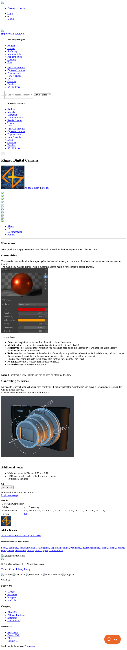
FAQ (9, 229)
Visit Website (8, 535)
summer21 (96, 547)
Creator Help (13, 635)
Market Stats (13, 620)
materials (24, 547)
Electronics (57, 550)
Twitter (10, 591)
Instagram (12, 597)
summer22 (77, 547)
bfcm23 (114, 547)
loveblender (20, 550)
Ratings (11, 234)
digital (32, 547)
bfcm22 (38, 550)
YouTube (11, 600)
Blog (9, 638)
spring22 (56, 547)
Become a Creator (16, 8)
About (10, 226)
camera (121, 547)
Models (45, 187)
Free (9, 62)
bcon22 (5, 547)
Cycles (39, 547)
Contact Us (12, 641)
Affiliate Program (15, 615)
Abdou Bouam (31, 187)
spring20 (5, 550)
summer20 (66, 547)
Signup (10, 19)
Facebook (12, 594)
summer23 (14, 547)
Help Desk (12, 632)
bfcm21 (105, 547)
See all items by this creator (28, 535)
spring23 (47, 550)
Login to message (9, 495)
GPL (26, 514)
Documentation (14, 232)
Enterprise (12, 617)
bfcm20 (30, 550)
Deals (10, 78)
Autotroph (30, 646)
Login (10, 13)
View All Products (16, 67)
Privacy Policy (23, 569)
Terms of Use (7, 569)
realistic (87, 547)
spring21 (47, 547)
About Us (12, 612)
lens (12, 550)
